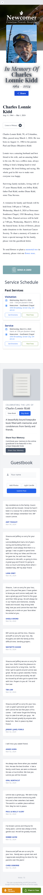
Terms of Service (28, 884)
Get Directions (13, 315)
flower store (30, 253)
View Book (12, 413)
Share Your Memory (16, 450)
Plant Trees (30, 315)
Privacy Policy (14, 884)
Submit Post (21, 491)
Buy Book (25, 413)
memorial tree (32, 249)
